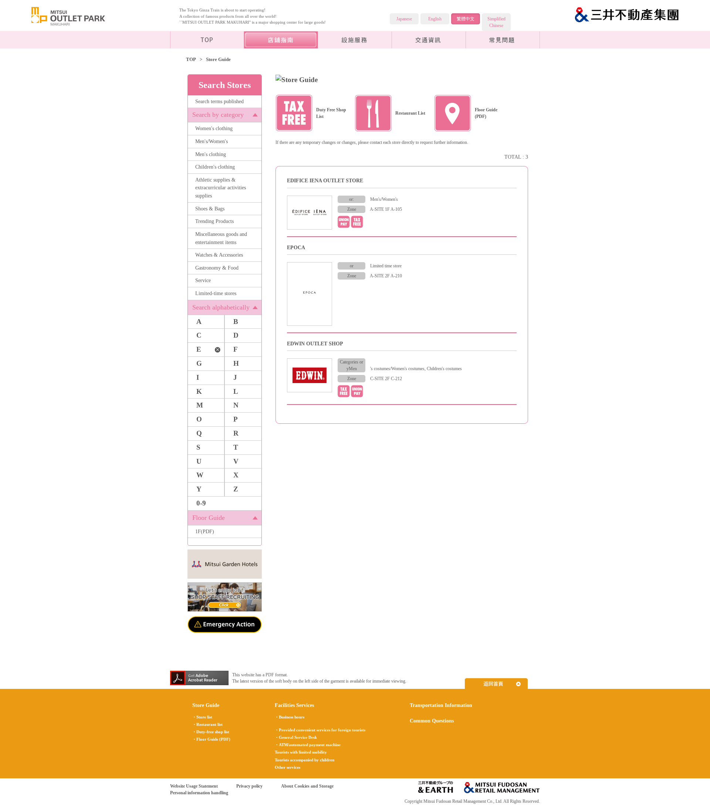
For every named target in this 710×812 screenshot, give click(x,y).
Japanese (404, 18)
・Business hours (289, 717)
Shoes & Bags (209, 209)
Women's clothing (214, 128)
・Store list (202, 717)
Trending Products (214, 221)
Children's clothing (215, 167)
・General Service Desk (296, 737)
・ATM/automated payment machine (308, 744)
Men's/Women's (211, 141)
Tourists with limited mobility (301, 752)
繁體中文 (465, 18)
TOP (191, 59)
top (207, 39)
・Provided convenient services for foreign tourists (320, 730)
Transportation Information (429, 39)
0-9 (201, 503)
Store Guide (205, 705)
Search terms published (219, 101)
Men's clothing (210, 154)
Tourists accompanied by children (304, 760)
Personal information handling (199, 792)
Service (203, 280)
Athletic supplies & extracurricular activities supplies (220, 188)
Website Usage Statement (194, 786)
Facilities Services (355, 39)
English (435, 18)
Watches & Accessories (219, 255)
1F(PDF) (204, 531)
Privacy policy (249, 786)
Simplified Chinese (496, 22)
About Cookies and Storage (307, 786)
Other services (287, 767)
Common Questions (503, 39)
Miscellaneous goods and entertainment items (221, 238)
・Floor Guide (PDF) (211, 739)
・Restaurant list (207, 724)
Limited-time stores (215, 293)
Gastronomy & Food (217, 268)
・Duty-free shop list (210, 732)
